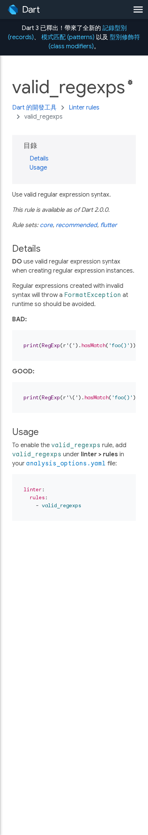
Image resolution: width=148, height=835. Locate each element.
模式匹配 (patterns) (67, 37)
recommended (76, 225)
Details (39, 158)
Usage (38, 167)
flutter (108, 225)
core (46, 225)
